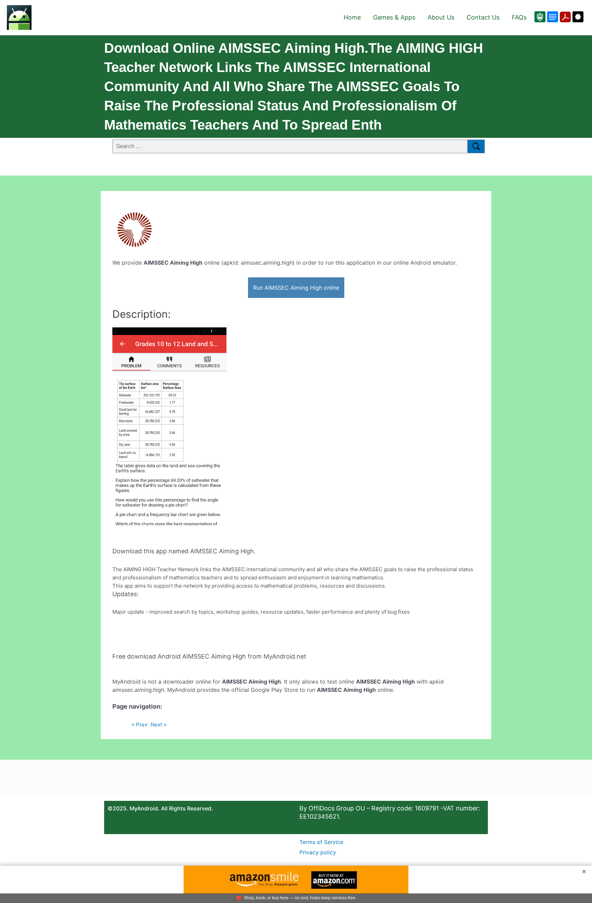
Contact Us (483, 17)
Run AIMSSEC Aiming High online (296, 287)
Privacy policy (317, 852)
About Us (441, 17)
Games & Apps (394, 17)
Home (352, 17)
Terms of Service (321, 842)
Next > (159, 724)
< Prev (139, 724)
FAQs (519, 17)
